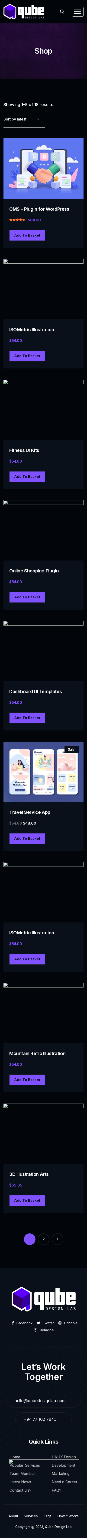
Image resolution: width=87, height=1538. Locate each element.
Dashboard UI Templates (35, 691)
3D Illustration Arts (29, 1174)
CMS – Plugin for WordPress (39, 209)
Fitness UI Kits (24, 450)
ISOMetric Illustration (31, 329)
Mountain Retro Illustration (37, 1053)
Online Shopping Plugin (34, 571)
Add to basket (27, 235)
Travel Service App (29, 812)
